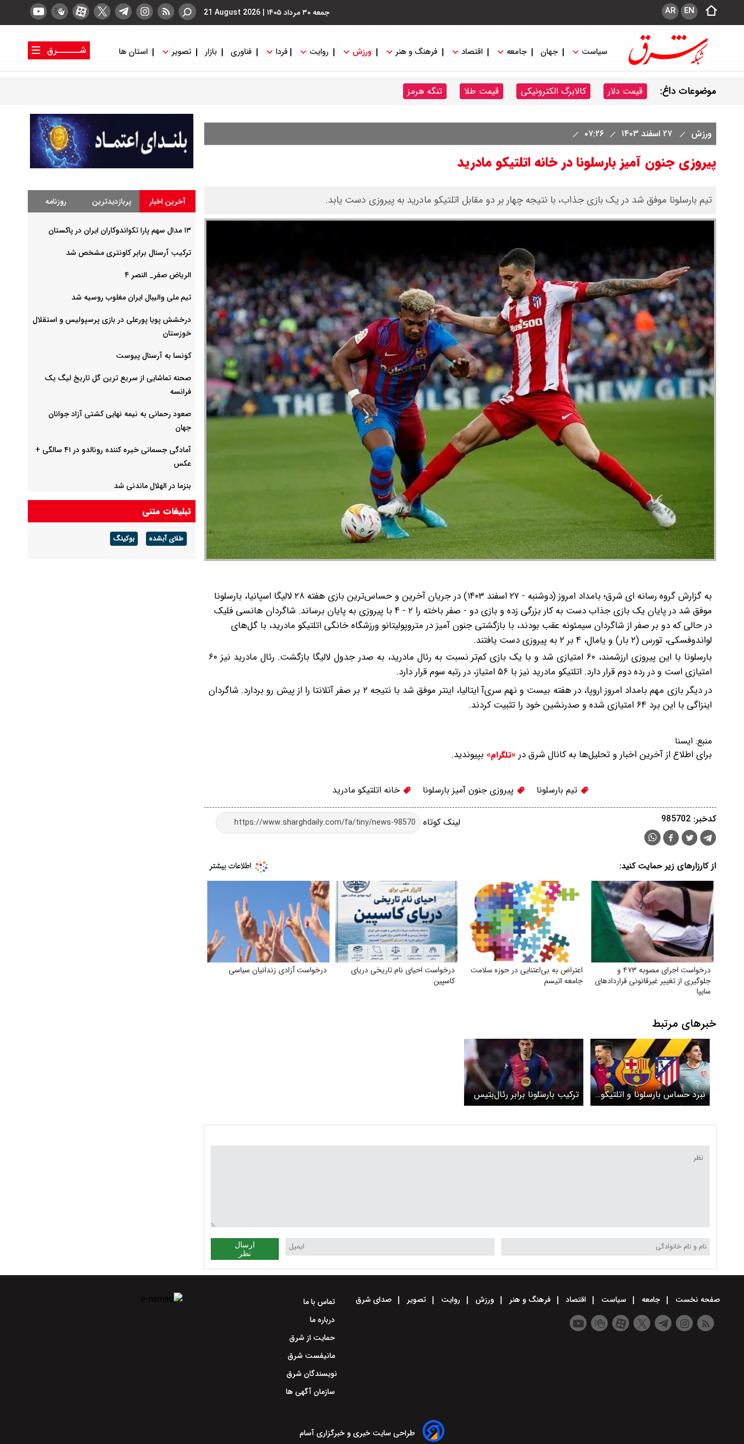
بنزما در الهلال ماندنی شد (152, 486)
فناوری (241, 52)
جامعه (516, 52)
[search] (187, 11)
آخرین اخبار (167, 202)
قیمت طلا (481, 91)
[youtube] (38, 11)
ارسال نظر (245, 1249)
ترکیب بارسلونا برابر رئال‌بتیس (526, 1094)
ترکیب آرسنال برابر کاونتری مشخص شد (128, 253)
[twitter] (102, 11)
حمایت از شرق (313, 1338)
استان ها (134, 52)
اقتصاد (472, 52)
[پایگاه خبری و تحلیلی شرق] (667, 64)
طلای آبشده (166, 538)
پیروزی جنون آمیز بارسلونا (469, 790)
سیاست (594, 52)
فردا (280, 52)
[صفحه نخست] (708, 11)
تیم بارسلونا (558, 790)
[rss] (165, 11)
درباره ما (323, 1320)
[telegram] (123, 11)
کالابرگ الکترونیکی (553, 91)
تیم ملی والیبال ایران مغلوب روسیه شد (131, 297)
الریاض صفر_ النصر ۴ (158, 275)
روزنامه (55, 202)
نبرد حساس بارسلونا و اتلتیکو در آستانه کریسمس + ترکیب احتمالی (653, 1094)
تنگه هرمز (424, 91)
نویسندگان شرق (311, 1374)
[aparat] (80, 11)
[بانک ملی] (111, 166)
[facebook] (671, 839)
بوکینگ (124, 538)
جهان (549, 52)
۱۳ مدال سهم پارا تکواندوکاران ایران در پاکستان (119, 230)
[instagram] (144, 11)
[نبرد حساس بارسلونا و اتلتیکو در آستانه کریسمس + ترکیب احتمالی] (650, 1072)
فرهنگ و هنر (416, 52)
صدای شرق (375, 1300)
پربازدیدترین (111, 202)
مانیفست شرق (312, 1356)
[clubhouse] (59, 11)
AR (670, 10)
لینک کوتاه (440, 822)
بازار (211, 52)
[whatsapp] (652, 837)
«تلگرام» (500, 754)
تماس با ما (320, 1302)
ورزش (362, 52)
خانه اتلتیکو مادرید (367, 790)
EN (689, 10)
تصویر (181, 52)
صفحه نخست (696, 1300)
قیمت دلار (625, 91)
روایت (319, 52)
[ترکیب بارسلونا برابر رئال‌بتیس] (523, 1072)
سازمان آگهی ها (311, 1392)
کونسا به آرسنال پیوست (153, 356)
